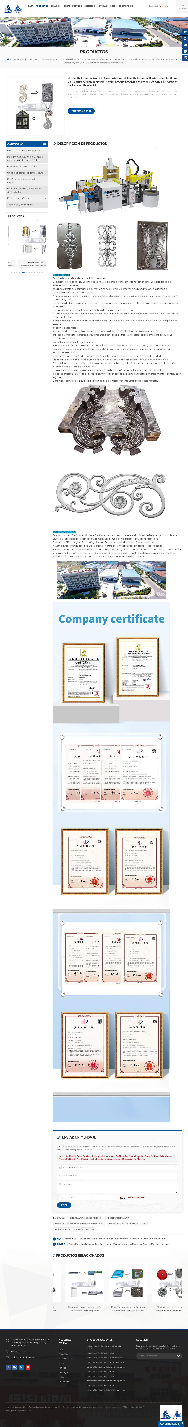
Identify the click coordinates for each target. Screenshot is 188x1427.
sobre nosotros (65, 1359)
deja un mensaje (168, 1424)
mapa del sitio (136, 1407)
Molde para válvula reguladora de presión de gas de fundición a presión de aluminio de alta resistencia (119, 1244)
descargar (63, 1373)
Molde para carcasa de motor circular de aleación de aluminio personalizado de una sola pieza (160, 1309)
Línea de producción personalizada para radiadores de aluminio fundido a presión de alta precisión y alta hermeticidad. (27, 264)
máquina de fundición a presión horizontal (105, 1358)
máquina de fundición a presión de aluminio (106, 1362)
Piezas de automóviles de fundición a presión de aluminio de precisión (117, 1309)
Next (182, 1292)
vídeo (113, 6)
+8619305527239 (18, 1352)
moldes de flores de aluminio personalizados (75, 1230)
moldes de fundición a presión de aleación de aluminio (79, 1224)
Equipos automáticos (18, 198)
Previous (51, 1292)
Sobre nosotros (73, 6)
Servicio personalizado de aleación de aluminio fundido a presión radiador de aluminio (74, 1309)
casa (30, 6)
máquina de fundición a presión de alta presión (104, 1347)
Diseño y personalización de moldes (42, 59)
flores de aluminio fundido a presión (85, 1218)
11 (39, 272)
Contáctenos (125, 6)
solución (56, 6)
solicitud (89, 6)
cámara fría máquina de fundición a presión (106, 1367)
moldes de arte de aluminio (118, 1218)
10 (37, 272)
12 (42, 272)
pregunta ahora (80, 111)
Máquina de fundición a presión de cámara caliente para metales (25, 158)
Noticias (102, 6)
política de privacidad (21, 1411)
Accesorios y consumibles (20, 205)
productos (42, 6)
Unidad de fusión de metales (22, 166)
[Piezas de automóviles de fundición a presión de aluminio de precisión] (117, 1283)
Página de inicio (16, 59)
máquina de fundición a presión (23, 151)
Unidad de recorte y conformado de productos (24, 190)
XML (7, 1411)
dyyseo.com (117, 1407)
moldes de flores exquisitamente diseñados (128, 1224)
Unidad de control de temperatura (25, 173)
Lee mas (73, 1316)
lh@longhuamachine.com (23, 1357)
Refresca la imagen (136, 1198)
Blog (126, 1407)
